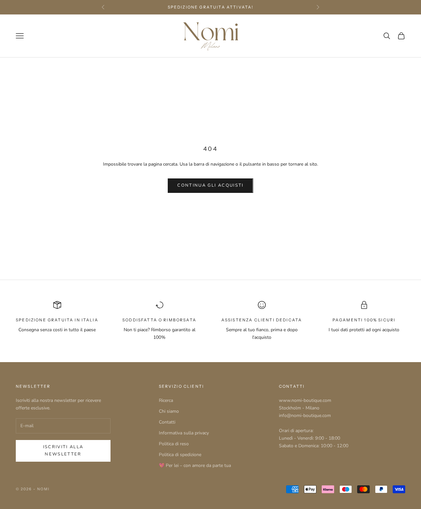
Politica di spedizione (180, 454)
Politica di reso (174, 444)
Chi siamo (169, 411)
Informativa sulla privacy (184, 433)
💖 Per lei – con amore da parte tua (195, 465)
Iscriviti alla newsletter (63, 450)
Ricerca (166, 400)
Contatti (167, 422)
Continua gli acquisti (210, 185)
